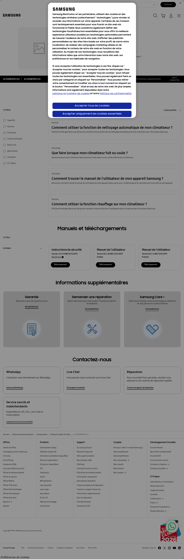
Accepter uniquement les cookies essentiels (92, 114)
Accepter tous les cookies (92, 105)
